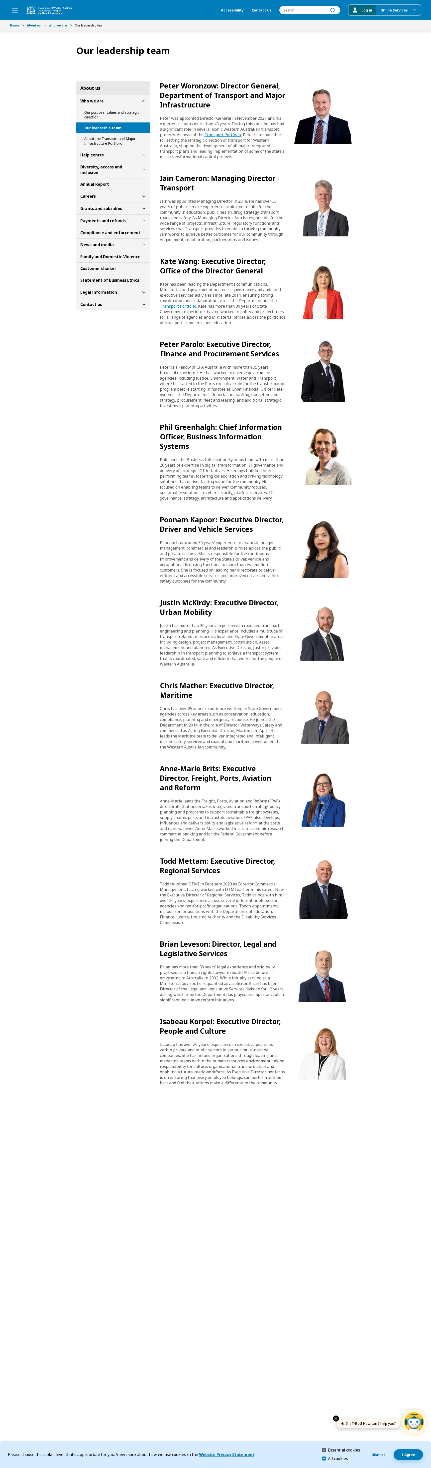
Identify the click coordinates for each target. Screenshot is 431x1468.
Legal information (98, 292)
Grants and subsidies (101, 208)
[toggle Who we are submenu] (144, 101)
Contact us (261, 10)
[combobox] (309, 10)
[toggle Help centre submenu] (144, 155)
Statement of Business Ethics (109, 280)
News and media (97, 244)
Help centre (92, 155)
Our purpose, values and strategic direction (111, 114)
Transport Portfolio (223, 134)
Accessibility (232, 10)
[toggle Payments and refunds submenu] (144, 221)
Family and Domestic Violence (110, 256)
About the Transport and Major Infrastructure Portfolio (109, 141)
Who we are (58, 25)
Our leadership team (102, 127)
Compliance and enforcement (110, 232)
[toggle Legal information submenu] (144, 292)
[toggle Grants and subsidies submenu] (144, 208)
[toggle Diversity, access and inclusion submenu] (144, 170)
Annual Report (94, 184)
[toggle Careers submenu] (144, 196)
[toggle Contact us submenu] (144, 304)
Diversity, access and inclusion (101, 169)
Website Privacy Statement (226, 1454)
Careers (88, 196)
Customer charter (98, 268)
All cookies (338, 1458)
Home (14, 25)
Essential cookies (344, 1450)
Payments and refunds (103, 220)
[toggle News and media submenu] (144, 245)
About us (34, 25)
